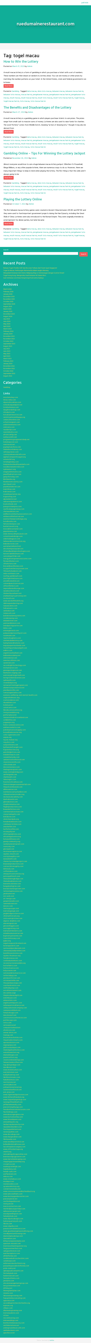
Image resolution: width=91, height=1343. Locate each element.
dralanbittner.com (10, 620)
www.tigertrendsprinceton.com (15, 1094)
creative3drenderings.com (13, 1060)
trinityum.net (8, 1204)
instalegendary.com (11, 462)
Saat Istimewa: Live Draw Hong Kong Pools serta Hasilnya (23, 278)
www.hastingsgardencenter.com (16, 1196)
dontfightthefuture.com (12, 578)
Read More (9, 86)
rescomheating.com (11, 1318)
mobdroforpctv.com (11, 754)
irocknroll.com (9, 598)
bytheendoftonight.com (13, 747)
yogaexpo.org (8, 722)
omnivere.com (8, 427)
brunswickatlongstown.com (14, 888)
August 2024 (7, 316)
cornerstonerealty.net (12, 1189)
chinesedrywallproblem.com (14, 950)
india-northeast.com (11, 573)
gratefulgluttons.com (11, 752)
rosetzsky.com (9, 846)
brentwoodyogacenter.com (14, 1156)
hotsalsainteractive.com (12, 414)
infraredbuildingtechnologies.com (16, 551)
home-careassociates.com (13, 725)
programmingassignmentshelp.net (16, 439)
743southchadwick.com (12, 571)
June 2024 (6, 321)
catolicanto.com (9, 707)
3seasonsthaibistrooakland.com (15, 717)
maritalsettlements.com (12, 931)
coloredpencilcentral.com (13, 583)
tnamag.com (8, 1035)
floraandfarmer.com (11, 561)
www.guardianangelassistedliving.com (18, 1231)
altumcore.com (9, 1030)
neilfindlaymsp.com (10, 988)
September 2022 (9, 373)
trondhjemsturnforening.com (14, 1233)
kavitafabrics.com (10, 965)
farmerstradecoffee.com (13, 1062)
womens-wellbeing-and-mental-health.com (20, 695)
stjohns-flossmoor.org (11, 955)
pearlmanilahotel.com (11, 486)
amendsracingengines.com (13, 1114)
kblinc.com (7, 628)
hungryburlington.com (11, 886)
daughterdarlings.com (11, 409)
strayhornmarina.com (11, 804)
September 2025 (9, 304)
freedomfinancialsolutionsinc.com (16, 1109)
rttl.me (6, 1315)
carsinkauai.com (9, 1261)
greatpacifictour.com (11, 978)
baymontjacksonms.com (12, 936)
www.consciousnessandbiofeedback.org (19, 1191)
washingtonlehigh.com (12, 1166)
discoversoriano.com (11, 767)
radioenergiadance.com (12, 501)
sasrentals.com (9, 663)
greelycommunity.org (11, 841)
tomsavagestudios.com (12, 692)
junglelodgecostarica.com (13, 913)
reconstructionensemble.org (14, 963)
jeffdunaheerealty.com (12, 1104)
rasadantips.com (9, 429)
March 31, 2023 (18, 66)
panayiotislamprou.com (12, 506)
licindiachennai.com (11, 407)
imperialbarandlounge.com (13, 588)
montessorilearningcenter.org (15, 1246)
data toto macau (44, 91)
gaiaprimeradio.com (11, 901)
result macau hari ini (29, 97)
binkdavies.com (9, 816)
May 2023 (6, 353)
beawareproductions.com (13, 864)
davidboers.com (9, 1067)
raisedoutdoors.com (11, 591)
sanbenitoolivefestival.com (14, 759)
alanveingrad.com (10, 923)
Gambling (15, 91)
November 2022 (9, 368)
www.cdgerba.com (10, 1226)
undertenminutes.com (11, 424)
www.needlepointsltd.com (13, 1141)
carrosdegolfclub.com (11, 556)
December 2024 (9, 314)
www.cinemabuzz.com (12, 1179)
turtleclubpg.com (10, 975)
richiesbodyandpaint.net (12, 405)
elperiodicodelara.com (12, 402)
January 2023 (7, 363)
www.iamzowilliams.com (13, 1194)
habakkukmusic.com (11, 1079)
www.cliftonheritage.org (13, 1149)
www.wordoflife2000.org (13, 601)
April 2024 (6, 326)
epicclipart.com (9, 484)
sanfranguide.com (10, 774)
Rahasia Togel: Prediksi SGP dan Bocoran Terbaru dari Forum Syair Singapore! (30, 268)
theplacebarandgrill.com (12, 995)
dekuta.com (8, 1176)
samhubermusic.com (11, 1330)
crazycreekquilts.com (11, 814)
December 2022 (9, 366)
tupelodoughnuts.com (12, 638)
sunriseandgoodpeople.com (14, 948)
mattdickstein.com (10, 1072)
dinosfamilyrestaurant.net (13, 548)
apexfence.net (9, 1333)
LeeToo (52, 1340)
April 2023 (6, 356)
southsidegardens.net (11, 1201)
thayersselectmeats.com (13, 1040)
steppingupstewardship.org (14, 1161)
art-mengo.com (9, 898)
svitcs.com (7, 1022)
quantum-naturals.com (12, 1243)
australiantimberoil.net (12, 546)
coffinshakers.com (10, 871)
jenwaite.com (8, 1280)
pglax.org (7, 940)
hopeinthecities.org (11, 749)
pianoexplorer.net (10, 1199)
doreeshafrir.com (10, 859)
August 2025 (7, 306)
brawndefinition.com (11, 809)
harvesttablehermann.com (13, 553)
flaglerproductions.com (12, 806)
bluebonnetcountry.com (13, 481)
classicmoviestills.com (11, 762)
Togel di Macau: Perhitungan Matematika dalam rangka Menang (25, 270)
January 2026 (7, 294)
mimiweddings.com (10, 1320)
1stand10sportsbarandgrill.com (15, 648)
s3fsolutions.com (9, 563)
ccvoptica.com (9, 1164)
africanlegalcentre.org (12, 836)
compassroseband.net (11, 1027)
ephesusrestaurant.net (12, 1211)
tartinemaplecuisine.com (13, 891)
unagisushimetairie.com (12, 472)
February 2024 (8, 331)
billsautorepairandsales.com (14, 1241)
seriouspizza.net (9, 1025)
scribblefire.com (9, 720)
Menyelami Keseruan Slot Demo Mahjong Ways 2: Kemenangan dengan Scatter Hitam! (33, 273)
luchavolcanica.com (11, 968)
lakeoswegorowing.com (12, 1295)
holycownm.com (9, 970)
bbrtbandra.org (9, 479)
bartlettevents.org (10, 526)
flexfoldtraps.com (10, 1112)
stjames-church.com (11, 854)
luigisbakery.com (9, 1169)
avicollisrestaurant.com (12, 990)
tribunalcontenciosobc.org (13, 794)
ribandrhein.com (9, 702)
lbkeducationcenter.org (12, 710)
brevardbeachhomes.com (13, 566)
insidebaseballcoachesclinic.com (16, 1258)
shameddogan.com (10, 1055)
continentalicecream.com (13, 811)
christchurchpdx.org (11, 819)
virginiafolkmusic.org (11, 697)
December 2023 (9, 336)
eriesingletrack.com (11, 630)
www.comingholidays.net (13, 772)
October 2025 (8, 301)
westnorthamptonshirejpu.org (15, 519)
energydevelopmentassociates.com (17, 558)
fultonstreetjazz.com (11, 524)
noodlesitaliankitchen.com (13, 467)
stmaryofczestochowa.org (13, 873)
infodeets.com (9, 412)
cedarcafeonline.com (11, 419)
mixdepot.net (8, 1181)
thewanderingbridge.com (13, 878)
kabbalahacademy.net (11, 655)
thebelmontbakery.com (12, 449)
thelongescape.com (11, 908)
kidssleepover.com (10, 442)
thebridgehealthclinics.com (14, 1050)
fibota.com (7, 1223)
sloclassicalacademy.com (13, 797)
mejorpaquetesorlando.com (14, 645)
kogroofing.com (9, 496)
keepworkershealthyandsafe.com (16, 464)
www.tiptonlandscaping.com (14, 1159)
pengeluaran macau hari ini (59, 94)
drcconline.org (9, 993)
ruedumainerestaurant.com (13, 844)
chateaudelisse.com (11, 511)
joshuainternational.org (12, 1087)
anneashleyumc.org (10, 1122)
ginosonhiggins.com (11, 926)
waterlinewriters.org (11, 1052)
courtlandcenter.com (11, 985)
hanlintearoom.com (11, 1275)
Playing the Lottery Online (23, 199)
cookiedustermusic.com (12, 960)
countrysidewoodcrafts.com (14, 454)
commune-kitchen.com (12, 824)
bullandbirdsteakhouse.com (14, 1144)
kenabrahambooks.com (12, 821)
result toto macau (45, 97)
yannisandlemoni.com (11, 623)
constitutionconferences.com (15, 1017)
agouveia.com (8, 1300)
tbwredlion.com (9, 1238)
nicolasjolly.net (9, 831)
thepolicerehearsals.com (13, 787)
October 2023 (8, 341)
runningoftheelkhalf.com (13, 1102)
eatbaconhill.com (10, 437)
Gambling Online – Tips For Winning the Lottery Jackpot (44, 153)
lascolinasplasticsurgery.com (14, 1146)
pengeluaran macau (40, 94)
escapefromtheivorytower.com (15, 568)
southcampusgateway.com (13, 509)
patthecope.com (10, 1020)
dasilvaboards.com (10, 799)
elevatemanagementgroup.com (15, 1283)
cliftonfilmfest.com (10, 586)
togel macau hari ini (11, 101)
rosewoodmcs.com (10, 1184)
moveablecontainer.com (13, 529)
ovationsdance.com (11, 700)
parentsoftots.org (10, 1057)
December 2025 (9, 296)
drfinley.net (7, 1288)
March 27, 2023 (18, 112)
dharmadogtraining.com (12, 1310)
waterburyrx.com (10, 998)
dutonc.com (8, 906)
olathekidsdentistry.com (13, 640)
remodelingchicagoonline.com (15, 1154)
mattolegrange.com (11, 911)
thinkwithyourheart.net (12, 593)
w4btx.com (7, 650)
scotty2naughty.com (11, 856)
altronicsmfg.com (10, 434)
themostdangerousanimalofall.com (17, 784)
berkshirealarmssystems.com (14, 615)
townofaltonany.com (11, 938)
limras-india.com (9, 400)
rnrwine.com (8, 1293)
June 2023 (6, 351)
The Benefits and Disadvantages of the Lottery (37, 107)
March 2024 (7, 329)
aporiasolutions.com (11, 1042)
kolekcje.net (8, 705)
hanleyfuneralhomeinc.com (13, 643)
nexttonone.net (9, 1082)
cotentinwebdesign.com (13, 536)
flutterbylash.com (10, 1273)
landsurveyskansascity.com (13, 1124)
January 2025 (7, 311)
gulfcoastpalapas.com (11, 1047)
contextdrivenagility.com (13, 866)
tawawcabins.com (10, 606)
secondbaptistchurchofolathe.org (16, 1303)
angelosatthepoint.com (12, 1003)
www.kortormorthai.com (13, 1117)
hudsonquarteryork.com (12, 1221)
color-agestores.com (11, 735)
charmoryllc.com (9, 777)
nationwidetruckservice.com (14, 973)
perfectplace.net (10, 715)
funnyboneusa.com (10, 958)
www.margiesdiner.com (12, 1137)
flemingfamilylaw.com (11, 1290)
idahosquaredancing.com (13, 603)
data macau (32, 91)
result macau (15, 97)
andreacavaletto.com (11, 727)
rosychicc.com (8, 742)
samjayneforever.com (11, 1251)
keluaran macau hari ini (74, 91)
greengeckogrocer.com (12, 670)
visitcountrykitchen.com (12, 918)
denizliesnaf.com (9, 1015)
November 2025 (9, 299)
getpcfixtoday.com (11, 476)
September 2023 (9, 343)
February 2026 (8, 291)
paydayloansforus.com (12, 447)
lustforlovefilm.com (11, 829)
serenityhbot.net (10, 1084)
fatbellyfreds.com (10, 1216)
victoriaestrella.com (11, 980)
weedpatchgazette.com (13, 625)
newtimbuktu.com (10, 432)
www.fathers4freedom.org (13, 1097)
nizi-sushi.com (8, 896)
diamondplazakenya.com (13, 1236)
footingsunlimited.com (12, 1129)
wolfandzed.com (10, 1174)
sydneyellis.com (9, 680)
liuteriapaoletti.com (11, 945)
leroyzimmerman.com (11, 1285)
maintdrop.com (9, 489)
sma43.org (7, 1151)
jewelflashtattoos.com (12, 474)
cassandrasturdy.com (11, 757)
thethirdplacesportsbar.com (14, 1208)
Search (6, 250)
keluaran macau (58, 91)
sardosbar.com (9, 610)
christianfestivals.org (11, 916)
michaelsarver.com (10, 668)
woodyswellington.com (12, 1213)
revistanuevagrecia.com (12, 851)
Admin (29, 66)
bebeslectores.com (10, 543)
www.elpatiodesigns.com (13, 1218)
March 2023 (7, 358)
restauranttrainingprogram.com (15, 685)
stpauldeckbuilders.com (12, 1127)
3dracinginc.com (9, 779)
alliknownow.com (10, 789)
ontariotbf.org (9, 459)
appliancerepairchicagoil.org (14, 457)
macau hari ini (26, 94)
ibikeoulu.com (8, 869)
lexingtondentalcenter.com (14, 677)
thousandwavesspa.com (12, 983)
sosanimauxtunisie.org (11, 494)
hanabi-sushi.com (9, 1171)
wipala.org (7, 737)
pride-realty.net (9, 1268)
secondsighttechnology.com (14, 665)
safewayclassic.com (11, 452)
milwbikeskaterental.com (13, 933)
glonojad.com (8, 849)
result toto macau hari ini (63, 97)
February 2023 (8, 361)
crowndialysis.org (10, 682)
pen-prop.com (8, 1092)
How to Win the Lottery (21, 61)
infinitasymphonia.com (12, 834)
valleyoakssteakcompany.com (15, 1007)
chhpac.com (8, 1308)
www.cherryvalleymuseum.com (15, 534)
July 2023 (6, 348)
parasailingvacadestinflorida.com (16, 1266)
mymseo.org (8, 1305)
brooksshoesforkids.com (12, 1037)
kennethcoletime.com (12, 883)
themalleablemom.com (12, 881)
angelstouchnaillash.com (12, 653)
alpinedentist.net (10, 499)
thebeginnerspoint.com (12, 769)
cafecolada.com (9, 764)
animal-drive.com (10, 1032)
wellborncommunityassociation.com (17, 514)
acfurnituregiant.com (11, 422)
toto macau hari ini (38, 101)
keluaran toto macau (12, 94)
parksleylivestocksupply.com (14, 730)
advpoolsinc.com (10, 1000)
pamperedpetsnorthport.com (15, 633)
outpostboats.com (10, 744)
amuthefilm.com (9, 826)
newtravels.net (9, 444)
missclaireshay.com (10, 397)
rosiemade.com (9, 635)
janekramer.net (9, 893)
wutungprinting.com (11, 928)
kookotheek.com (10, 504)
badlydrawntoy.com (11, 1074)
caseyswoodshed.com (12, 1010)
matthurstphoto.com (11, 1253)
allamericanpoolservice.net (14, 687)
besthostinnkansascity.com (14, 1323)
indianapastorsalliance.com (13, 1005)
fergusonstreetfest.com (12, 1248)
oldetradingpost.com (11, 539)
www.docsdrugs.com (11, 1134)
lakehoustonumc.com (11, 1077)
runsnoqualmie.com (10, 1132)
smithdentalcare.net (11, 1325)
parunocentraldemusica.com (14, 1228)
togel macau (79, 97)
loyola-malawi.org (10, 739)
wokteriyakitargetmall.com (14, 675)
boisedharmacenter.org (12, 732)
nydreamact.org (9, 469)
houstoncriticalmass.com (13, 782)
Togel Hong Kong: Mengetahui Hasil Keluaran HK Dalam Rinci (24, 275)
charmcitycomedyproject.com (15, 861)
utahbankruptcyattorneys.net (15, 596)
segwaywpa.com (9, 1045)
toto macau (25, 101)
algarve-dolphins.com (11, 921)
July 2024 (6, 319)
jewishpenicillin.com (11, 690)
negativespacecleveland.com (14, 943)
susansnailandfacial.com (12, 1089)
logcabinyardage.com (11, 1065)
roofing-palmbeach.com (12, 576)
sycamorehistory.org (11, 1186)
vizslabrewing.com (10, 618)
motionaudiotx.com (11, 1313)
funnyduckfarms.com (11, 1278)
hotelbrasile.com (9, 521)
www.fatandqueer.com (12, 1119)
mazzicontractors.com (12, 1206)
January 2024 (7, 334)
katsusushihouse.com (11, 839)
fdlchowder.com (9, 1139)
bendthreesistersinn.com (13, 953)
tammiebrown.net (10, 903)
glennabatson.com (10, 802)
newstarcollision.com (11, 660)
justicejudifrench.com (11, 876)
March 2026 (7, 289)
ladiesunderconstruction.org (14, 541)
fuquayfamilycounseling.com (14, 1298)
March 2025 (7, 309)
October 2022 (8, 371)
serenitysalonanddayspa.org (14, 417)
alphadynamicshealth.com (13, 1271)
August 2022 (7, 376)
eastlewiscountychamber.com (15, 792)
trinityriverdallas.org (11, 712)
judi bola (85, 2)
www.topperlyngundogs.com (14, 1099)
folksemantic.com (10, 608)
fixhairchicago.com (10, 1012)
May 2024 (6, 324)
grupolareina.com (10, 531)
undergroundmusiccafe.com (14, 1328)
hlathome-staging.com (12, 673)
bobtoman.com (9, 491)
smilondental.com (10, 658)
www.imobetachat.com (12, 1070)
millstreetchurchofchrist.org (14, 1263)
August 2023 (7, 346)
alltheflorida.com (10, 1256)
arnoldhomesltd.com (11, 581)
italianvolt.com (9, 613)
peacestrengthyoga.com (13, 1107)
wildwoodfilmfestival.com (13, 516)
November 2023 (9, 338)
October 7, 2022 (19, 204)
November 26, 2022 (20, 158)
